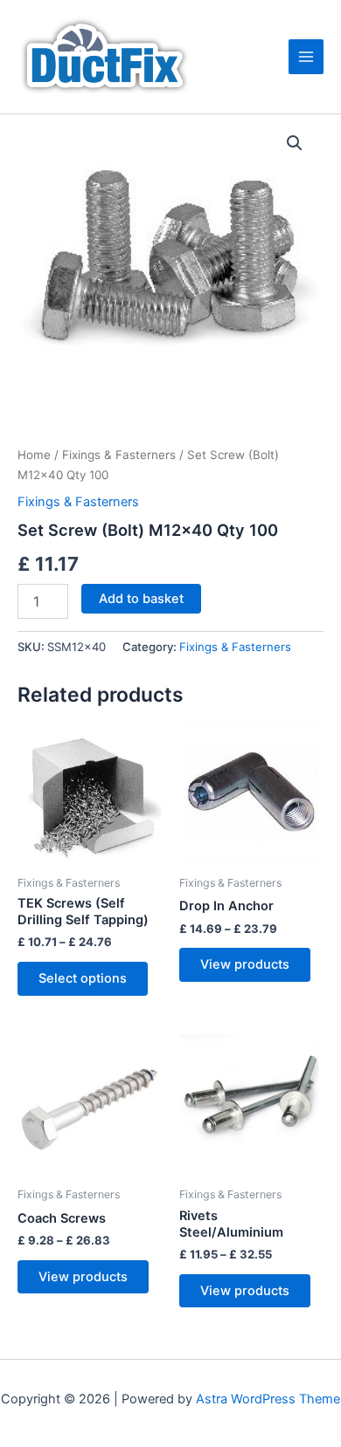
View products (244, 964)
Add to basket (141, 599)
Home (34, 455)
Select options (82, 978)
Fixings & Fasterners (119, 455)
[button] (294, 143)
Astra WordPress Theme (268, 1399)
